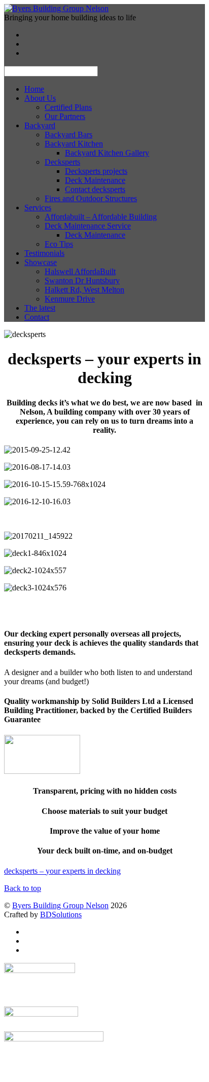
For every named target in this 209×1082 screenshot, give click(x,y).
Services (37, 207)
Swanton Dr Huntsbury (82, 280)
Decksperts (62, 162)
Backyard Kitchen (74, 143)
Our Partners (65, 116)
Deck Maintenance (95, 180)
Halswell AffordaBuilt (80, 271)
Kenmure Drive (70, 298)
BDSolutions (61, 914)
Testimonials (44, 253)
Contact (36, 317)
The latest (39, 308)
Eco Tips (59, 244)
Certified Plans (68, 107)
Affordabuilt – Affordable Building (101, 216)
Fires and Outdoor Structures (91, 198)
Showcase (40, 262)
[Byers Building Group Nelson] (56, 8)
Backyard (39, 125)
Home (34, 89)
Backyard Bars (68, 134)
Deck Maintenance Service (88, 225)
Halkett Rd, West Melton (84, 289)
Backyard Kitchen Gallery (107, 152)
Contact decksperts (95, 189)
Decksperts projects (96, 171)
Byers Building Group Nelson (60, 905)
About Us (40, 98)
